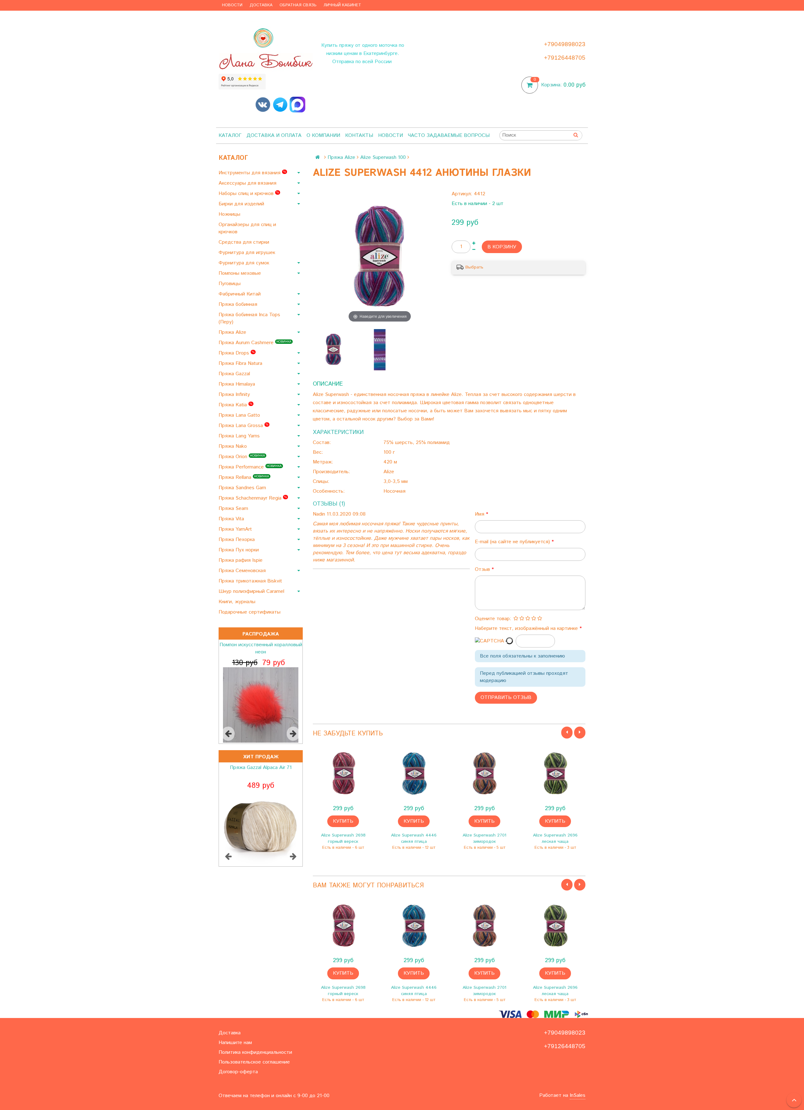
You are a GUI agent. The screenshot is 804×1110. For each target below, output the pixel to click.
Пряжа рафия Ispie (241, 560)
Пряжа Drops (236, 353)
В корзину (501, 247)
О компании (323, 135)
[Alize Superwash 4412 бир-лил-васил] (333, 349)
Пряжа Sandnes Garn (243, 487)
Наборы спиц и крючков (249, 193)
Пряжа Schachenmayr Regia (253, 498)
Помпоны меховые (241, 273)
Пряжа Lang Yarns (240, 436)
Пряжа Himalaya (238, 384)
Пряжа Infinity (235, 394)
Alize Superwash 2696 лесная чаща (555, 838)
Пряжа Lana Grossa (243, 425)
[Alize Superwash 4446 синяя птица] (414, 774)
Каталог (230, 135)
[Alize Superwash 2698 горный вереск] (343, 774)
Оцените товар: (493, 618)
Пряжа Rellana (244, 477)
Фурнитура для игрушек (248, 252)
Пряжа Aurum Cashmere (255, 342)
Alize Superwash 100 (383, 157)
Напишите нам (235, 1042)
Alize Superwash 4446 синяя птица (414, 838)
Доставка (261, 5)
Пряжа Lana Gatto (240, 415)
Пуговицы (230, 283)
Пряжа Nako (233, 446)
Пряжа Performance (250, 467)
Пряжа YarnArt (236, 529)
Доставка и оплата (274, 135)
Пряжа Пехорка (237, 539)
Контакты (359, 135)
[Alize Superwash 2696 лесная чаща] (555, 774)
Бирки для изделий (242, 204)
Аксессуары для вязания (248, 183)
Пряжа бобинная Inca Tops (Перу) (249, 318)
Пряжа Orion (242, 456)
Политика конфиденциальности (255, 1052)
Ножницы (230, 214)
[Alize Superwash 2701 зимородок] (484, 774)
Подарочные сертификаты (250, 612)
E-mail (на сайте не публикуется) (513, 541)
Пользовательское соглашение (254, 1062)
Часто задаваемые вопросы (449, 135)
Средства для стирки (245, 242)
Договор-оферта (238, 1071)
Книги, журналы (238, 601)
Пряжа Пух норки (239, 550)
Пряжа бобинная (239, 304)
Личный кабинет (342, 5)
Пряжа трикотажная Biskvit (251, 581)
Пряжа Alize (233, 332)
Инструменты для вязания (252, 172)
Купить (343, 821)
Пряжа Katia (235, 405)
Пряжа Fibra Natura (241, 363)
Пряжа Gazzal (235, 373)
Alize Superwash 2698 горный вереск (343, 838)
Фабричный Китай (240, 294)
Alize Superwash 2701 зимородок (484, 838)
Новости (232, 5)
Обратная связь (298, 5)
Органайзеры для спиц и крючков (247, 228)
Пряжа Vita (232, 519)
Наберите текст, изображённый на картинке (527, 628)
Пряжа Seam (234, 508)
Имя (480, 514)
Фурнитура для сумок (245, 263)
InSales (577, 1095)
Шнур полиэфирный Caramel (252, 591)
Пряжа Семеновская (243, 570)
